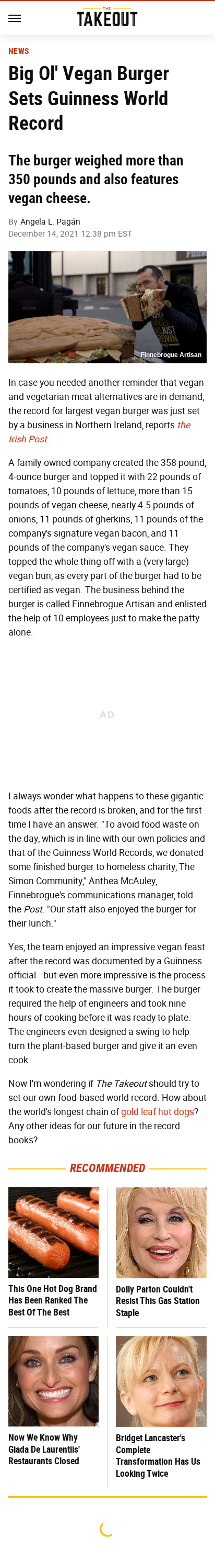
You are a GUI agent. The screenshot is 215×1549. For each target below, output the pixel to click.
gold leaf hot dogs (157, 1112)
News (18, 51)
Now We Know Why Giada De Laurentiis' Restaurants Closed (44, 1449)
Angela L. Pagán (50, 222)
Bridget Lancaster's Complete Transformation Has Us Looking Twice (158, 1455)
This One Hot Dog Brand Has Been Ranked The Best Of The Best (52, 1300)
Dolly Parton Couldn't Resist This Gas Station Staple (158, 1301)
